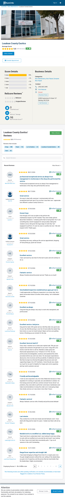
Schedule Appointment (12, 60)
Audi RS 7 (10, 220)
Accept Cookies (57, 491)
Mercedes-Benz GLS (10, 183)
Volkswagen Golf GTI (10, 440)
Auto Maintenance (13, 6)
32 (56, 466)
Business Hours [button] (43, 95)
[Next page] (60, 466)
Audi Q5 (10, 201)
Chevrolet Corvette (10, 296)
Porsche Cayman (10, 262)
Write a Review (8, 53)
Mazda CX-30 (10, 279)
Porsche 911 (10, 244)
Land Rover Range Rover (10, 459)
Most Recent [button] (56, 165)
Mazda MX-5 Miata (10, 383)
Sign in (55, 3)
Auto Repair (49, 78)
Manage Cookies (43, 491)
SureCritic (4, 6)
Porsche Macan (10, 314)
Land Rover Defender (10, 331)
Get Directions (43, 103)
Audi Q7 (10, 350)
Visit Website (42, 89)
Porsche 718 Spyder (10, 423)
